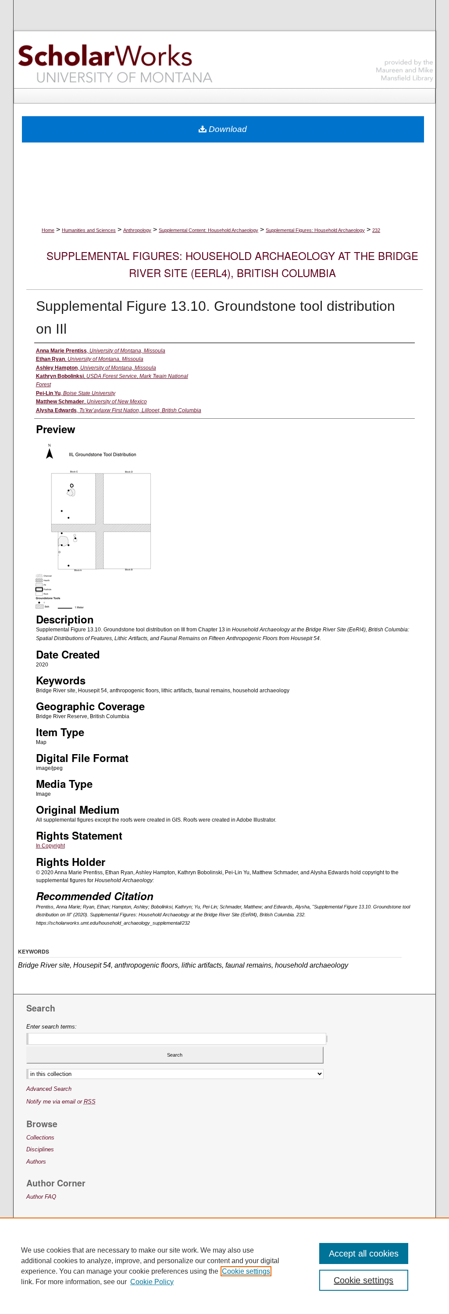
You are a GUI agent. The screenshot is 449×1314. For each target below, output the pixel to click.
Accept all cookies (364, 1253)
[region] (224, 1266)
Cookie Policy (152, 1282)
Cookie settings (246, 1271)
